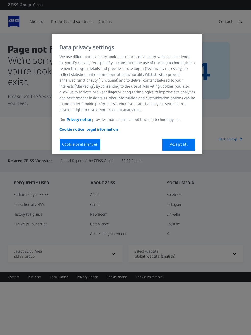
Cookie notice (71, 129)
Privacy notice (79, 119)
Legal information (102, 129)
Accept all (179, 144)
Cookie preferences (80, 144)
